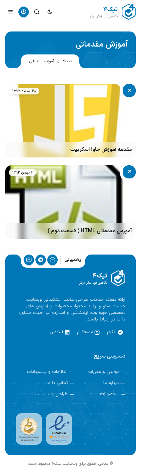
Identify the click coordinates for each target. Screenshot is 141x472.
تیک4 (66, 61)
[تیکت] (52, 260)
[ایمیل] (29, 260)
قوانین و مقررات (103, 372)
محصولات (109, 394)
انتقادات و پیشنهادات (47, 372)
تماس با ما (57, 383)
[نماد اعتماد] (59, 429)
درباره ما (111, 383)
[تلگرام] (40, 260)
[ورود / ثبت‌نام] (23, 12)
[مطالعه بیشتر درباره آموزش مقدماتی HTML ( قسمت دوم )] (70, 202)
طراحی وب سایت (51, 394)
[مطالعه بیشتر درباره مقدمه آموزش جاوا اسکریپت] (70, 120)
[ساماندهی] (29, 429)
